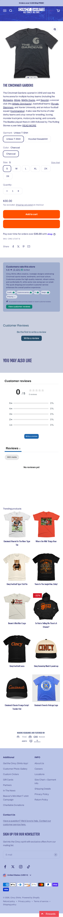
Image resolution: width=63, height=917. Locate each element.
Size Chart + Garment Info (45, 781)
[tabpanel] (31, 477)
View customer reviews (19, 306)
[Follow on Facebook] (5, 867)
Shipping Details (43, 789)
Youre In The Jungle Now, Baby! (46, 584)
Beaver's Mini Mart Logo (17, 623)
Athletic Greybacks (21, 104)
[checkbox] (12, 457)
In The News (9, 790)
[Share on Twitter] (18, 246)
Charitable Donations (13, 805)
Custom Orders (11, 774)
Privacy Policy (42, 794)
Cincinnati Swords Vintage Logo (46, 705)
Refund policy (9, 901)
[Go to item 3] (34, 77)
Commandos (17, 111)
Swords (44, 100)
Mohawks (8, 100)
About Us (39, 763)
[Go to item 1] (28, 77)
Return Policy (41, 799)
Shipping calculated (24, 205)
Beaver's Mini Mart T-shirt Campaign (15, 798)
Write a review (31, 338)
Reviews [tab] (13, 448)
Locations (39, 774)
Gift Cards (8, 779)
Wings (17, 100)
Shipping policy (9, 905)
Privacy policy (24, 901)
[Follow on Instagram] (21, 867)
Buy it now (31, 224)
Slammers (8, 107)
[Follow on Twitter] (13, 867)
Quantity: (7, 185)
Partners (7, 785)
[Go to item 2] (31, 77)
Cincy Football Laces (16, 665)
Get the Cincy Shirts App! (15, 763)
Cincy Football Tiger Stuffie (17, 584)
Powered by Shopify (31, 898)
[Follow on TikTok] (28, 867)
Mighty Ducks (28, 100)
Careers (39, 769)
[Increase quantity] (18, 191)
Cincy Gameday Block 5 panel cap (46, 665)
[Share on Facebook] (13, 246)
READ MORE (29, 125)
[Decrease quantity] (7, 191)
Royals (55, 104)
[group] (31, 737)
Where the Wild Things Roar (46, 541)
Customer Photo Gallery (15, 769)
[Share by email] (28, 246)
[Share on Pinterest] (23, 246)
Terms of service (41, 901)
